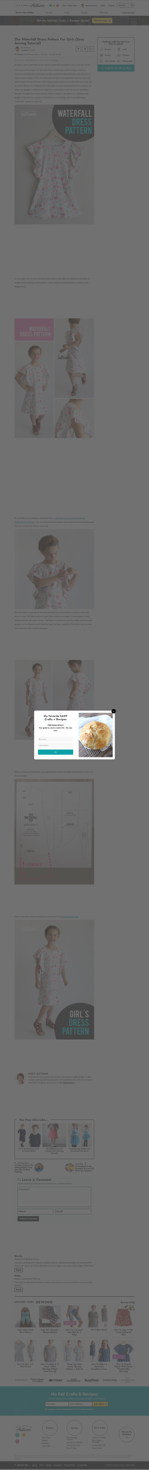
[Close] (113, 711)
